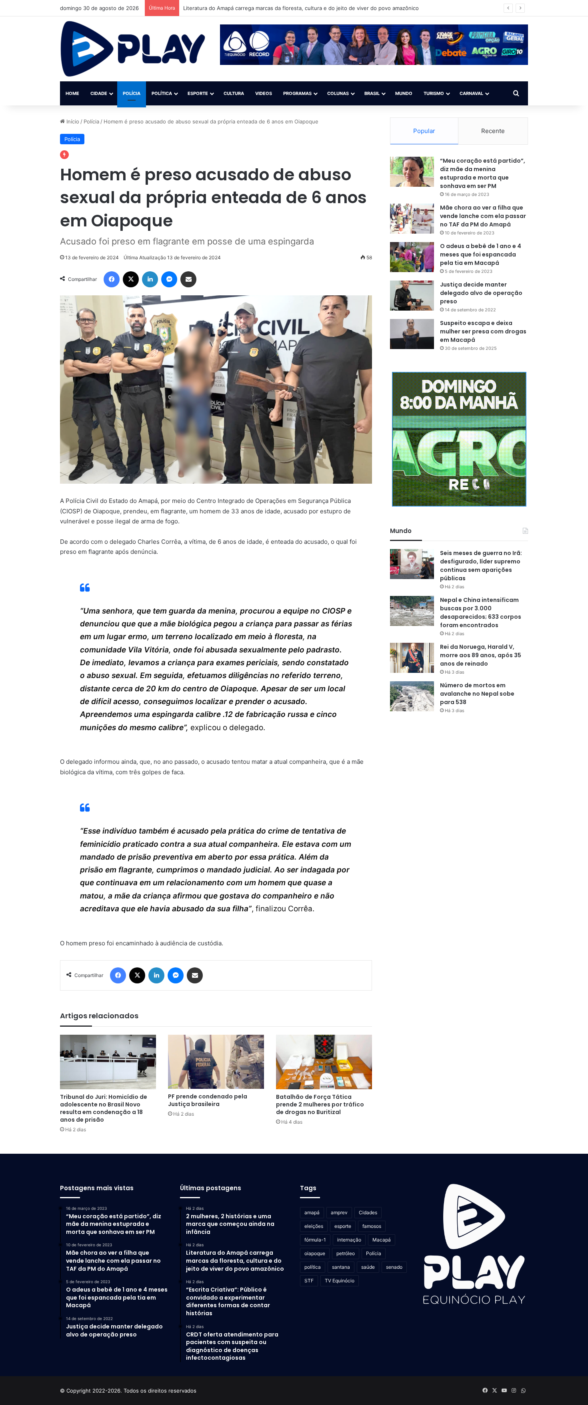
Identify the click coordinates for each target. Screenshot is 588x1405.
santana (341, 1267)
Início (72, 121)
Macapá (381, 1240)
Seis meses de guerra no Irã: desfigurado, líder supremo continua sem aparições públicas (481, 565)
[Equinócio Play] (133, 48)
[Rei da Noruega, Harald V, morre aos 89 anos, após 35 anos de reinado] (412, 658)
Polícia (131, 93)
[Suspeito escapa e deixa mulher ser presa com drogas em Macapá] (412, 334)
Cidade (98, 93)
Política (162, 93)
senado (394, 1267)
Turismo (434, 93)
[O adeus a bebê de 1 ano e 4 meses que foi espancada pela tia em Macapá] (412, 257)
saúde (368, 1267)
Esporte (198, 93)
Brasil (372, 93)
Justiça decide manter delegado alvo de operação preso (481, 293)
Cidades (368, 1212)
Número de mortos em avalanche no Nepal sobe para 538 (477, 693)
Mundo (403, 93)
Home (72, 93)
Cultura (234, 93)
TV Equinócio (339, 1281)
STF (309, 1281)
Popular (424, 131)
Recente (493, 131)
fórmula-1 (315, 1240)
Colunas (338, 93)
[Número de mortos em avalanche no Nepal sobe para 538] (412, 696)
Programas (297, 93)
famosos (371, 1226)
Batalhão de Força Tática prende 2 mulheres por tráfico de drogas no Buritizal (320, 1104)
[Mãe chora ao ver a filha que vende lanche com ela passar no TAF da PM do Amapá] (412, 219)
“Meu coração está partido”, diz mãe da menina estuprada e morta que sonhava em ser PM (482, 173)
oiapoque (314, 1253)
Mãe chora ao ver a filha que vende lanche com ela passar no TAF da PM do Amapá (483, 216)
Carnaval (471, 93)
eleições (313, 1226)
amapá (312, 1212)
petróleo (345, 1253)
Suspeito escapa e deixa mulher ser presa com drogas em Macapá (483, 331)
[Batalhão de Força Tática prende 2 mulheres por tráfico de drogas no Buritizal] (324, 1062)
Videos (263, 93)
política (312, 1267)
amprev (339, 1212)
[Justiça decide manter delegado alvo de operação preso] (412, 296)
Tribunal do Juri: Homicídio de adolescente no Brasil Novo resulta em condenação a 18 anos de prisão (103, 1108)
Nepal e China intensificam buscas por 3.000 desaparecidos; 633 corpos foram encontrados (480, 612)
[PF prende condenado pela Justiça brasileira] (216, 1062)
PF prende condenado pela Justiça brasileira (207, 1100)
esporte (342, 1226)
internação (349, 1240)
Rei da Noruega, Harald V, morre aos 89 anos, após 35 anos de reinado (480, 655)
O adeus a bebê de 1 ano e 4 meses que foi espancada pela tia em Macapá (480, 254)
